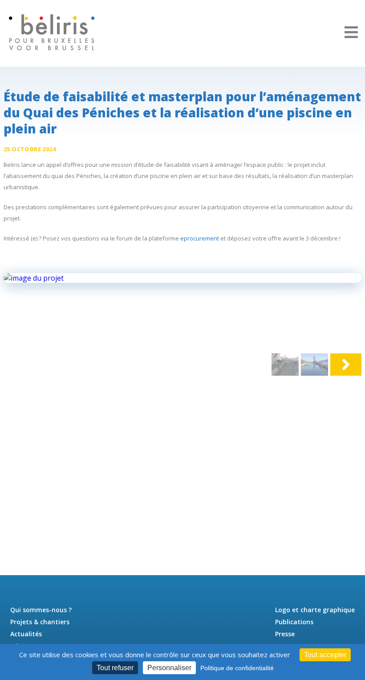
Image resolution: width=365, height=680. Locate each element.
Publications (294, 622)
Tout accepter (325, 655)
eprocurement (199, 238)
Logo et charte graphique (315, 609)
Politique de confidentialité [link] (237, 668)
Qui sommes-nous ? (41, 609)
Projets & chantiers (39, 622)
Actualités (26, 634)
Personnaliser (169, 668)
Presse (285, 634)
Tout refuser (115, 668)
